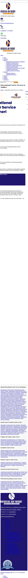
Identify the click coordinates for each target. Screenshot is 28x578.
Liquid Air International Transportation (9, 431)
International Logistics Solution (12, 443)
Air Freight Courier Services (11, 441)
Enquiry (8, 527)
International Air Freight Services (8, 439)
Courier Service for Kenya (15, 488)
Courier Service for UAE (6, 482)
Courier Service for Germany (12, 485)
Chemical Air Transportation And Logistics (15, 430)
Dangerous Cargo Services (12, 429)
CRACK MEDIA (21, 572)
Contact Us (8, 528)
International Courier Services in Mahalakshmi (11, 405)
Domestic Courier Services (12, 63)
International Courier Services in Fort (17, 391)
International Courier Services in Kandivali (10, 417)
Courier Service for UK (6, 481)
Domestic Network (10, 73)
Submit (15, 82)
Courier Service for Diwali (7, 472)
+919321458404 (12, 514)
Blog (7, 522)
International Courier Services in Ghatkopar (10, 392)
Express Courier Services (12, 66)
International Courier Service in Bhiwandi (10, 406)
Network (8, 523)
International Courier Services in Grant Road (14, 404)
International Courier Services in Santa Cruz (11, 411)
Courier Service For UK (11, 546)
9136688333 (3, 30)
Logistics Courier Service (12, 69)
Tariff (7, 524)
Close (26, 91)
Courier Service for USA (17, 481)
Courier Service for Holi (18, 472)
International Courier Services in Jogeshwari (14, 412)
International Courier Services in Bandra (10, 399)
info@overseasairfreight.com (7, 23)
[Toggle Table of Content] (26, 97)
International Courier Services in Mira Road (13, 399)
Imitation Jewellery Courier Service (12, 454)
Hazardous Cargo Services (12, 64)
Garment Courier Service (6, 450)
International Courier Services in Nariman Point (11, 397)
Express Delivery (16, 473)
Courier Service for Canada (19, 482)
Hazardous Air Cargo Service (20, 426)
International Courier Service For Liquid (15, 68)
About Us (8, 520)
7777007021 (10, 30)
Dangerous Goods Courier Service (14, 65)
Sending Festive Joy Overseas (13, 70)
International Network (11, 74)
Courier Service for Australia (7, 484)
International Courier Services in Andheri (13, 396)
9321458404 (3, 38)
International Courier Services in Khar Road (16, 410)
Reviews (8, 525)
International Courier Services (7, 390)
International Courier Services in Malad (15, 415)
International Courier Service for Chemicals (10, 425)
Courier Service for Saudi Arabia (13, 486)
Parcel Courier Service (17, 463)
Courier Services (17, 462)
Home (2, 90)
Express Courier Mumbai (14, 474)
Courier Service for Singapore (13, 553)
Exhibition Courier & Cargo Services (13, 451)
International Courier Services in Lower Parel (13, 407)
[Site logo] (8, 14)
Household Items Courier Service (16, 455)
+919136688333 (12, 512)
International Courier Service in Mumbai (15, 61)
